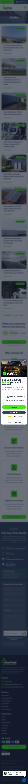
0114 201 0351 (18, 422)
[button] (25, 362)
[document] (14, 392)
